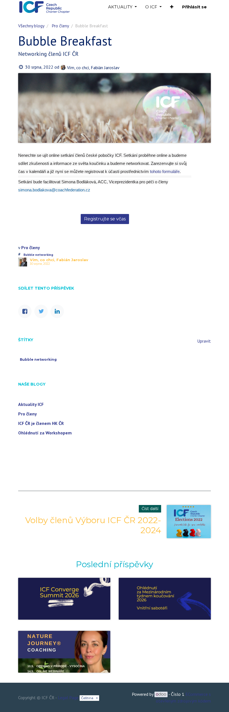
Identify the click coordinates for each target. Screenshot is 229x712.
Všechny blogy (31, 25)
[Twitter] (41, 311)
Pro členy (60, 25)
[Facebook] (25, 311)
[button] (172, 7)
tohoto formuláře (165, 171)
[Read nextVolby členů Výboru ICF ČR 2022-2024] (189, 521)
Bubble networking (38, 254)
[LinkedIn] (57, 311)
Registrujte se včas (105, 219)
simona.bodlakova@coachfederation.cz (54, 189)
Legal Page (68, 697)
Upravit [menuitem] (204, 341)
